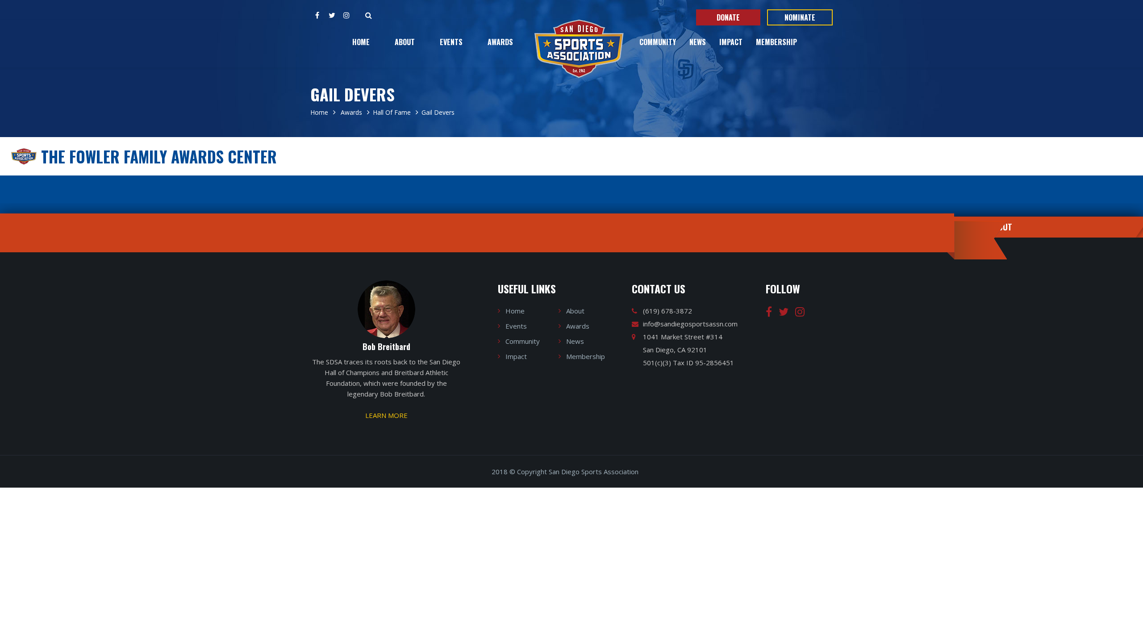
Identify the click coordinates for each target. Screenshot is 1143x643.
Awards (500, 42)
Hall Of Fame (392, 112)
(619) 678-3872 (667, 310)
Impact (731, 42)
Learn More (386, 415)
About (405, 42)
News (697, 42)
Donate (728, 17)
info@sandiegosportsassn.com (690, 323)
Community (657, 42)
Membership (776, 42)
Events (451, 42)
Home (361, 42)
